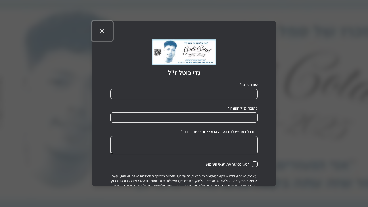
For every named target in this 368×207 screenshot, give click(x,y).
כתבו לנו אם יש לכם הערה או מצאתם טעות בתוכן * (219, 132)
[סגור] (102, 31)
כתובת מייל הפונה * (243, 108)
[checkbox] (255, 164)
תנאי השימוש (215, 164)
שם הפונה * (249, 85)
